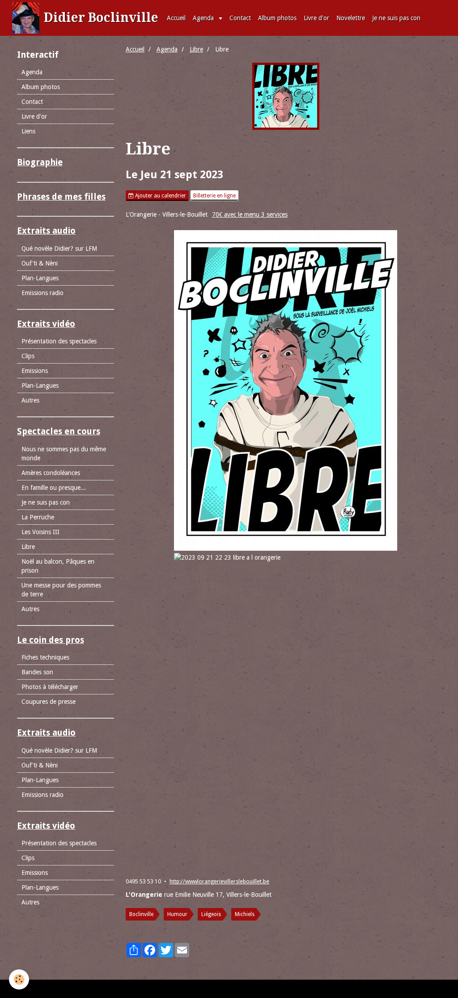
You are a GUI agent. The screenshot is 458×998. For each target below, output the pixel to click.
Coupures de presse (48, 701)
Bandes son (37, 672)
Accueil (176, 17)
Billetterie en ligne (214, 196)
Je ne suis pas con (396, 17)
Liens (28, 131)
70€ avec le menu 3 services (250, 214)
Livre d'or (316, 17)
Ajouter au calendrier (160, 196)
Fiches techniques (45, 657)
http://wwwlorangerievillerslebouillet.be (219, 881)
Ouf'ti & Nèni (39, 263)
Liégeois (211, 914)
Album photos (277, 17)
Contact (240, 17)
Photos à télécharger (49, 686)
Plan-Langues (40, 278)
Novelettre (350, 17)
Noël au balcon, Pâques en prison (57, 566)
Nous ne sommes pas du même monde (63, 453)
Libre (196, 49)
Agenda (204, 17)
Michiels (244, 914)
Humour (177, 914)
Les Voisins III (40, 531)
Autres (30, 400)
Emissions (34, 370)
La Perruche (37, 517)
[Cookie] (19, 979)
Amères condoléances (50, 472)
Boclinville (141, 914)
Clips (27, 356)
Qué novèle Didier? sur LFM (59, 248)
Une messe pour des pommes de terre (61, 590)
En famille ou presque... (53, 487)
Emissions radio (42, 292)
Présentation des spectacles (59, 341)
